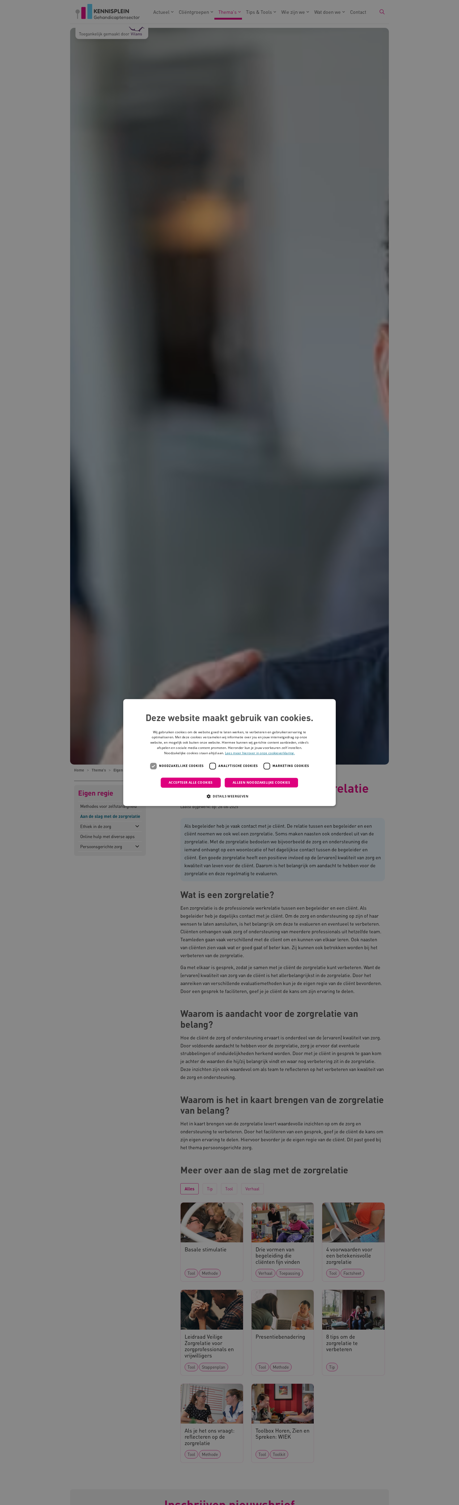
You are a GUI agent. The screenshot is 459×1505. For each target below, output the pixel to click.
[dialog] (229, 752)
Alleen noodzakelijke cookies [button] (261, 782)
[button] (229, 796)
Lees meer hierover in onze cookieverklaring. (260, 753)
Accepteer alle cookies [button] (191, 782)
